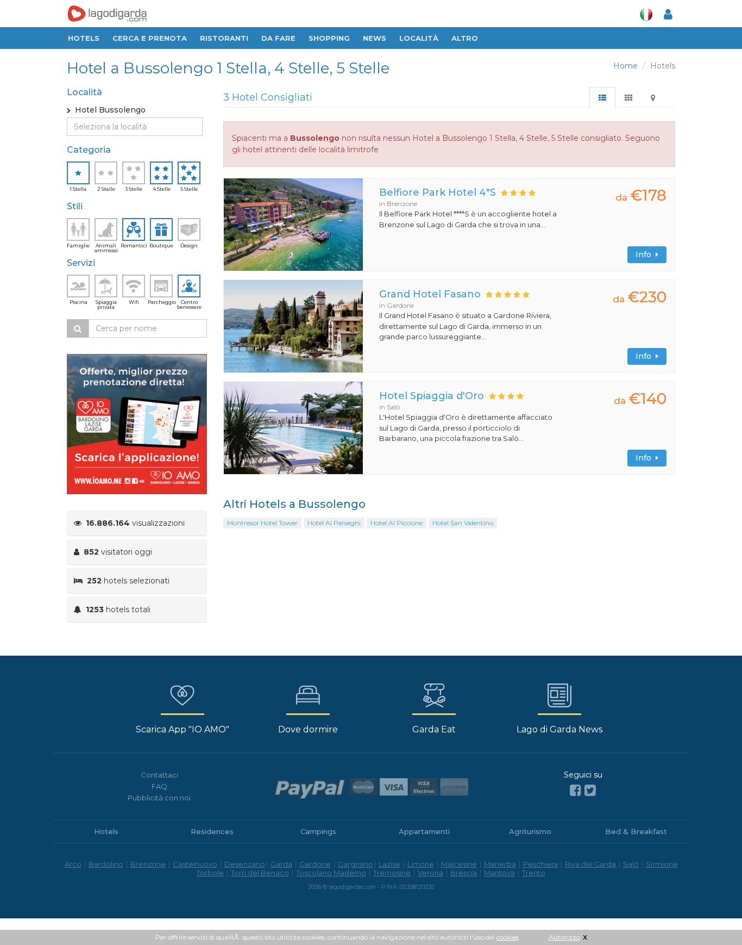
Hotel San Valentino (462, 523)
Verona (430, 872)
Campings (318, 831)
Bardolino (106, 864)
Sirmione (662, 864)
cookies (507, 937)
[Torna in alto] (711, 914)
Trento (533, 872)
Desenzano (244, 864)
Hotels (83, 38)
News (374, 38)
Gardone (315, 864)
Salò (631, 864)
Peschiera (540, 864)
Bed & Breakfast (636, 831)
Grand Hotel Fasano (430, 294)
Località (418, 38)
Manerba (500, 864)
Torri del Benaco (260, 872)
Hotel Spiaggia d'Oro (431, 396)
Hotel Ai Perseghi (334, 523)
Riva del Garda (590, 864)
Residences (212, 831)
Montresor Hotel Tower (262, 523)
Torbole (210, 872)
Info (646, 254)
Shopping (329, 38)
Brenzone (148, 864)
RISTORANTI (224, 38)
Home (625, 66)
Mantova (499, 872)
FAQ (159, 786)
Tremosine (392, 872)
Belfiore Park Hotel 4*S (437, 192)
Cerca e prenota (149, 38)
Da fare (278, 38)
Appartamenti (424, 831)
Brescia (463, 872)
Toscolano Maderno (331, 872)
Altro (464, 38)
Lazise (389, 864)
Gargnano (355, 864)
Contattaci (159, 774)
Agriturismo (530, 831)
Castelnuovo (195, 864)
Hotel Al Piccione (396, 523)
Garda (281, 864)
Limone (420, 864)
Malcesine (459, 864)
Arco (73, 864)
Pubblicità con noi (159, 797)
